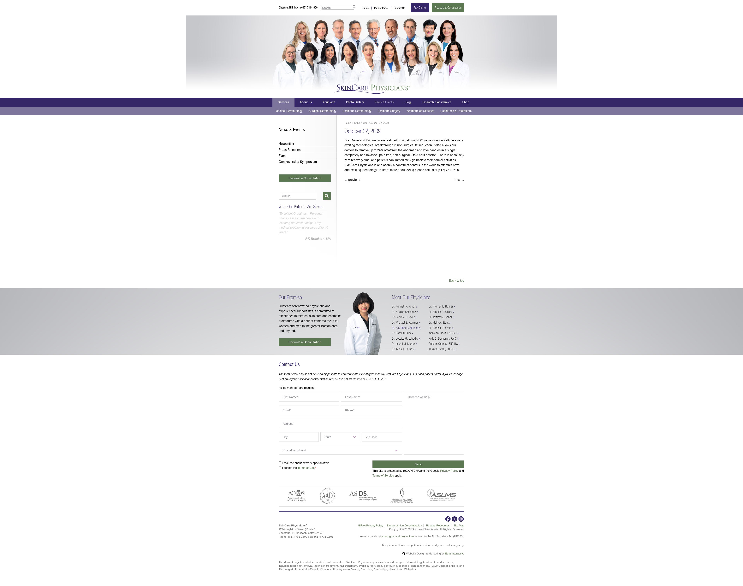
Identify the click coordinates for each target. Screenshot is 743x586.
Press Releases (289, 149)
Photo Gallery (355, 102)
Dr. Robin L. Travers (440, 328)
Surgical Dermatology (322, 111)
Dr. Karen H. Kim (401, 333)
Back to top (456, 280)
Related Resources (437, 525)
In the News (360, 122)
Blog (408, 102)
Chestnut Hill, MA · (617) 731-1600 (298, 7)
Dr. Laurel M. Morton (403, 344)
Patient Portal (381, 8)
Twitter (454, 519)
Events (283, 155)
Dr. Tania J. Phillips (402, 349)
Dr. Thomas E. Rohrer (441, 306)
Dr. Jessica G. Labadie (405, 338)
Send (418, 464)
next (459, 179)
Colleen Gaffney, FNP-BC (443, 344)
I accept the (290, 467)
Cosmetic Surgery (388, 111)
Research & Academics (436, 102)
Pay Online (420, 7)
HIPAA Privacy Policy (370, 525)
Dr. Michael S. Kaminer (405, 322)
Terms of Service (383, 475)
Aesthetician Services (420, 111)
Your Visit (329, 102)
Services (283, 102)
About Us (306, 102)
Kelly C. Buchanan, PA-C (443, 338)
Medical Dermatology (289, 111)
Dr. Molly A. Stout (439, 322)
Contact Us (399, 8)
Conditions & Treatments (456, 111)
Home (366, 8)
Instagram (461, 519)
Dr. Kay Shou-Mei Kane (405, 328)
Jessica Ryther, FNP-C (441, 349)
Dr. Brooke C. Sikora (440, 312)
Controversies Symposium (298, 161)
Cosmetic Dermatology (356, 111)
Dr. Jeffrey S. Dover (403, 317)
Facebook (448, 519)
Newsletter (286, 143)
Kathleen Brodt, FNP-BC (442, 333)
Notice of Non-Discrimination (404, 525)
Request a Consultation (448, 7)
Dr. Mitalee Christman (404, 312)
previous (352, 179)
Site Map (459, 525)
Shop (465, 102)
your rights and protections (398, 536)
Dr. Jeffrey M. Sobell (440, 317)
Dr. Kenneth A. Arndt (403, 306)
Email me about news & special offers (306, 463)
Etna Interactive (454, 553)
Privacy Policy (449, 470)
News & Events (384, 102)
